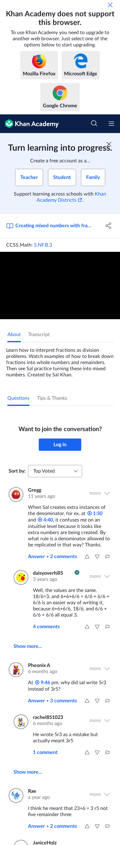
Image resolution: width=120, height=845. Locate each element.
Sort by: (17, 471)
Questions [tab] (18, 398)
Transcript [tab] (39, 334)
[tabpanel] (60, 360)
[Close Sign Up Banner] (109, 144)
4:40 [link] (47, 520)
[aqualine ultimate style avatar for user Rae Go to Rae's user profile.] (15, 795)
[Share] (108, 226)
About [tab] (14, 334)
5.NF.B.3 (43, 245)
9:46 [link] (44, 682)
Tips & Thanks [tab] (52, 398)
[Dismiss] (110, 5)
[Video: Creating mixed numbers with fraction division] (60, 285)
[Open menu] (111, 123)
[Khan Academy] (29, 124)
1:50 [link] (97, 513)
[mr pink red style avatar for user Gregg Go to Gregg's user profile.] (15, 494)
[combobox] (55, 471)
